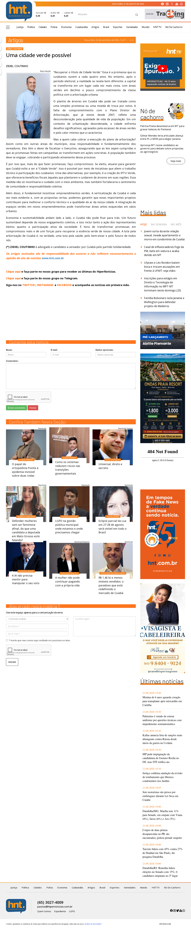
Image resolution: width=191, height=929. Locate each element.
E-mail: (54, 349)
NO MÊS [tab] (176, 224)
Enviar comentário (16, 407)
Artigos (95, 27)
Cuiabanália (81, 27)
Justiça (20, 27)
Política (31, 27)
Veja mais (176, 161)
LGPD (72, 911)
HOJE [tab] (143, 224)
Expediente (60, 911)
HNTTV (157, 27)
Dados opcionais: (105, 349)
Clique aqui (13, 271)
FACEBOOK (64, 285)
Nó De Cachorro (173, 27)
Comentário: (12, 360)
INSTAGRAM (45, 285)
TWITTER (28, 285)
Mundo (146, 27)
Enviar (12, 662)
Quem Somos (44, 911)
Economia (66, 27)
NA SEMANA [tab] (159, 224)
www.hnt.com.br (52, 258)
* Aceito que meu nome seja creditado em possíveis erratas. (39, 640)
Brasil (106, 27)
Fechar (33, 407)
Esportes (117, 27)
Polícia (54, 27)
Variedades (132, 27)
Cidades (43, 27)
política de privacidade (93, 924)
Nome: (9, 349)
